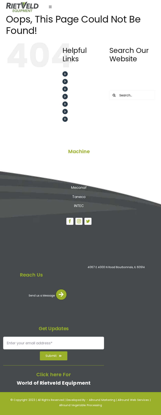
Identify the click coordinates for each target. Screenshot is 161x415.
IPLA (79, 178)
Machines (77, 111)
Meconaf (79, 187)
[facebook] (69, 221)
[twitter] (87, 221)
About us (77, 81)
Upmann (78, 169)
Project (75, 104)
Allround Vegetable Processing (80, 405)
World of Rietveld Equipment (54, 383)
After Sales (78, 89)
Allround (79, 160)
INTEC (79, 205)
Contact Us (79, 119)
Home (74, 74)
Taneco (79, 196)
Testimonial (79, 96)
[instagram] (78, 221)
